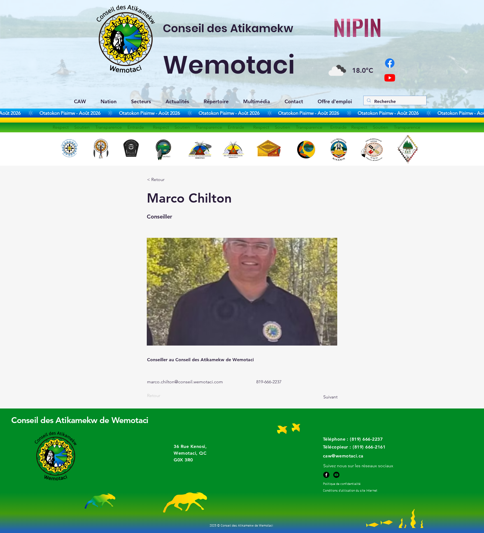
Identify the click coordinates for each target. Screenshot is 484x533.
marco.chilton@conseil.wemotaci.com (185, 381)
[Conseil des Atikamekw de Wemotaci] (389, 77)
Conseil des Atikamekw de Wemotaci (79, 420)
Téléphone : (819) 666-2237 (353, 439)
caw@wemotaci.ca (343, 456)
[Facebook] (326, 475)
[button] (358, 465)
